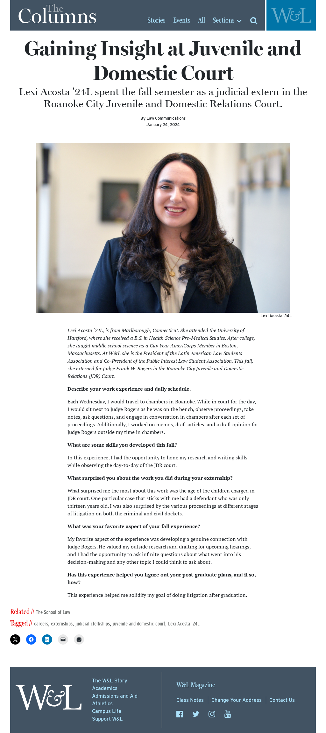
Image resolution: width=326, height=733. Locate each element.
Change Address (236, 700)
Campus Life (106, 711)
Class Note (190, 700)
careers (41, 624)
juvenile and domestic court (139, 624)
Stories (156, 20)
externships (62, 624)
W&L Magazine (195, 685)
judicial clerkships (92, 624)
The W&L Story (109, 681)
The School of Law (53, 612)
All (201, 20)
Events (181, 20)
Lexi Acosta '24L (184, 624)
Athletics (102, 704)
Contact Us (282, 700)
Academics (104, 688)
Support (107, 719)
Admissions (115, 696)
